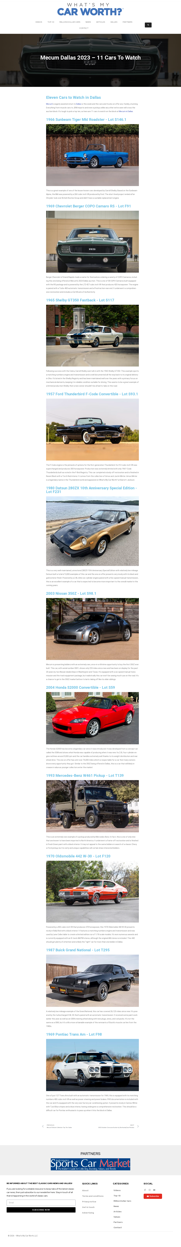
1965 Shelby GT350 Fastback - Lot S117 (80, 300)
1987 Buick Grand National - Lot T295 (78, 950)
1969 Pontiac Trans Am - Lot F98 (74, 1034)
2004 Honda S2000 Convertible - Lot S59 (80, 687)
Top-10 (50, 22)
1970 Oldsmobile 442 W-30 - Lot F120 (78, 856)
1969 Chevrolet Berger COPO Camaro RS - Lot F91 (88, 206)
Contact (84, 28)
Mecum (49, 104)
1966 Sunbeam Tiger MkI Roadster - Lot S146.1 (86, 119)
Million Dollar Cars (69, 22)
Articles (100, 22)
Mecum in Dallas (126, 111)
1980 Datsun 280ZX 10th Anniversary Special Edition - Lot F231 (91, 490)
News (88, 22)
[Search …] (148, 25)
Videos (38, 22)
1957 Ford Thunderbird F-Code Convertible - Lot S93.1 (92, 394)
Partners (127, 22)
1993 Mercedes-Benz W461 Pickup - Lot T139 (85, 775)
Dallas (78, 104)
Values (113, 22)
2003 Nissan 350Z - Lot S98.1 (71, 593)
